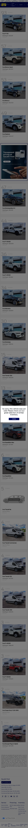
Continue (14, 418)
